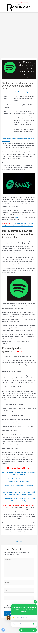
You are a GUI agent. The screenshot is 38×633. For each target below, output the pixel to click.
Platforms (17, 217)
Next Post (19, 541)
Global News (18, 92)
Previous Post (19, 538)
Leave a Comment (7, 92)
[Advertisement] (19, 38)
